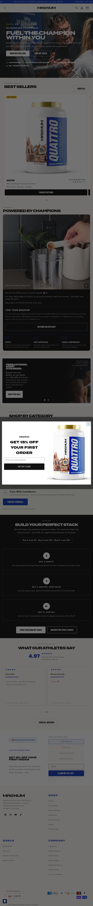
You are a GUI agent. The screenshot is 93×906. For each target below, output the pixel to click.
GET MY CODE (24, 466)
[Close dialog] (88, 424)
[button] (5, 901)
